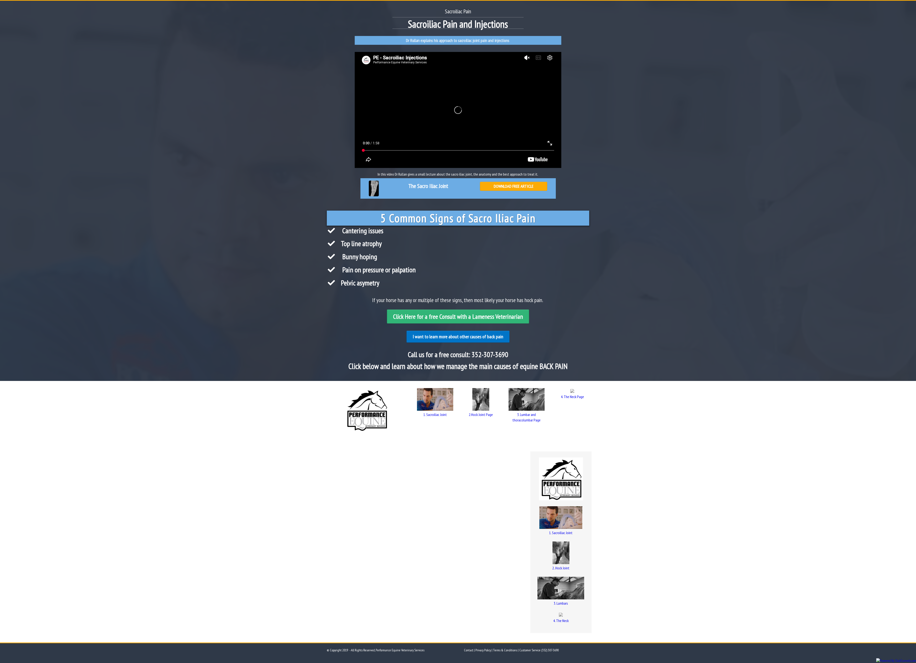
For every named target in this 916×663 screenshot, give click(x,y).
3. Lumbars (561, 603)
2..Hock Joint (560, 568)
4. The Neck (561, 620)
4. (562, 396)
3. (518, 414)
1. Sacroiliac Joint (435, 414)
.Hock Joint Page (481, 414)
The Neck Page (574, 396)
